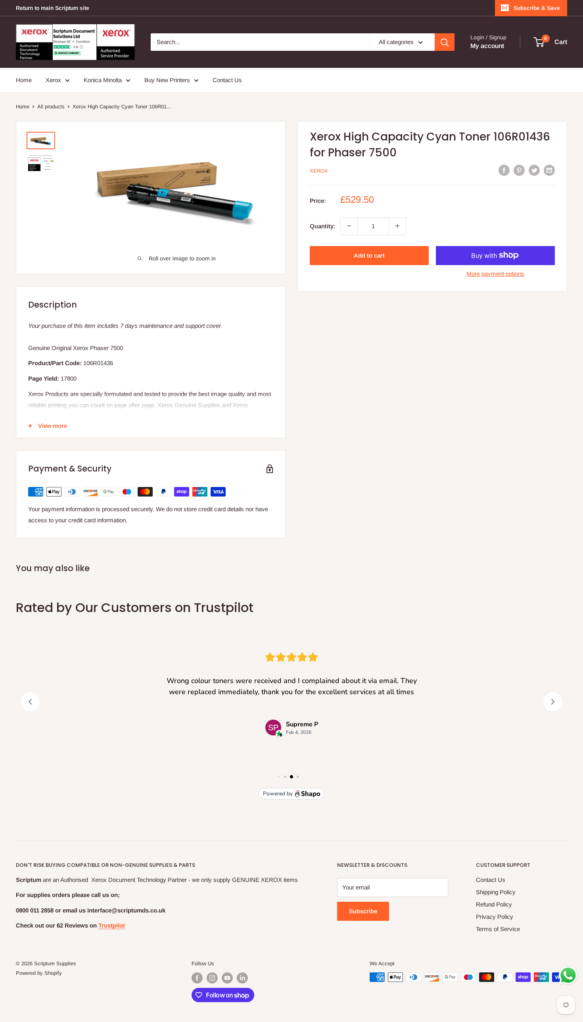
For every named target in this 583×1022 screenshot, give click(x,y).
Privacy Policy (494, 916)
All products (51, 107)
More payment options (495, 273)
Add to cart (369, 255)
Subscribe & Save (537, 8)
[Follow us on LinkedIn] (242, 978)
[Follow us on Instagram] (212, 978)
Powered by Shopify (39, 973)
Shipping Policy (496, 892)
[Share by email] (549, 170)
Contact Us (227, 80)
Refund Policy (494, 904)
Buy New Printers (167, 80)
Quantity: (323, 225)
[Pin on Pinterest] (519, 170)
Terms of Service (498, 929)
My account (487, 45)
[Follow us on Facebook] (197, 978)
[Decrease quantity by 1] (349, 225)
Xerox (53, 80)
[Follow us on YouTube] (227, 978)
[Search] (445, 42)
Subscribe (363, 911)
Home (24, 80)
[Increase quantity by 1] (397, 225)
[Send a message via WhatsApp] (568, 975)
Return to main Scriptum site (52, 8)
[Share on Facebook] (504, 170)
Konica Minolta (103, 80)
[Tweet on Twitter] (534, 170)
